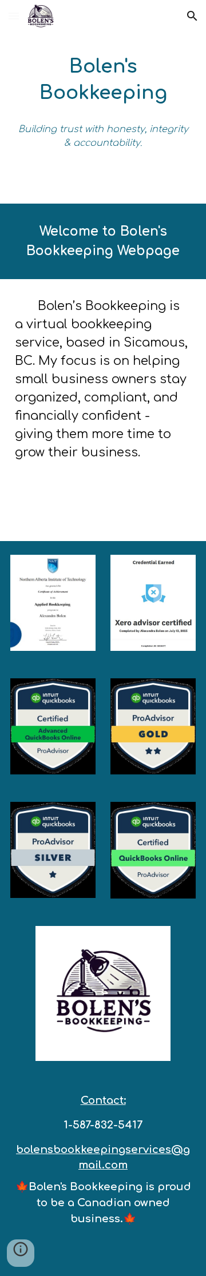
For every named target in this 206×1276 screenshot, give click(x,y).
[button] (13, 15)
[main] (103, 80)
